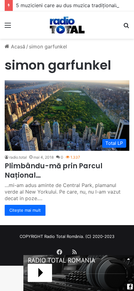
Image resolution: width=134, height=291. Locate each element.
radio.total (18, 157)
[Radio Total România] (67, 25)
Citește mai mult (25, 210)
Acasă (17, 46)
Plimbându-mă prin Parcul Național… (54, 170)
